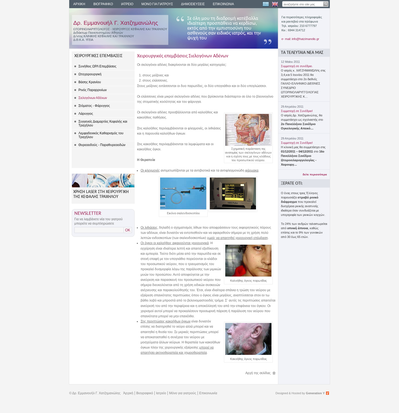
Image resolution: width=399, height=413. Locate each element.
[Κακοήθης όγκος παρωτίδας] (248, 354)
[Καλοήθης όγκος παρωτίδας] (248, 275)
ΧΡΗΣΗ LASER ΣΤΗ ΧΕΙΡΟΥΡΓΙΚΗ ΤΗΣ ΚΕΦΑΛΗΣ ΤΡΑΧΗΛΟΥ (101, 194)
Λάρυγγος (85, 114)
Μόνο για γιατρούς (182, 393)
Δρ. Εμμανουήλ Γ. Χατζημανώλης (115, 23)
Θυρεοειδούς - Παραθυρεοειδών (101, 145)
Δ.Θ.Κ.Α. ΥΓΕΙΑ (83, 40)
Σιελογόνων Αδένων (92, 98)
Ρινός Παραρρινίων (92, 90)
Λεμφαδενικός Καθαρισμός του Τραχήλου (100, 135)
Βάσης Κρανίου (89, 82)
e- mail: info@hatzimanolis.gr (300, 39)
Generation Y (315, 393)
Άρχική (128, 393)
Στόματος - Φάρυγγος (94, 106)
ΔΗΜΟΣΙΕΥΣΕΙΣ (193, 4)
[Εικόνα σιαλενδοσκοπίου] (183, 208)
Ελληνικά (265, 4)
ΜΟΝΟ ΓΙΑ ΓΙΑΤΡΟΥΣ (157, 4)
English (275, 4)
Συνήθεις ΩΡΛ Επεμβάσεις (97, 66)
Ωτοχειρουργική (90, 74)
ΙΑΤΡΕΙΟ (127, 4)
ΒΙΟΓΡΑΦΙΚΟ (103, 4)
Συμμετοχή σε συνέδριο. (297, 66)
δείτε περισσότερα (315, 174)
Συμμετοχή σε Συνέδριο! (297, 111)
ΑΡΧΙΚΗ (79, 4)
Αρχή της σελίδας (258, 373)
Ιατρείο (161, 393)
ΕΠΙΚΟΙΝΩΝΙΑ (223, 4)
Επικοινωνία (208, 393)
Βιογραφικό (144, 393)
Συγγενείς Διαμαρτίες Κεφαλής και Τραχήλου (102, 123)
